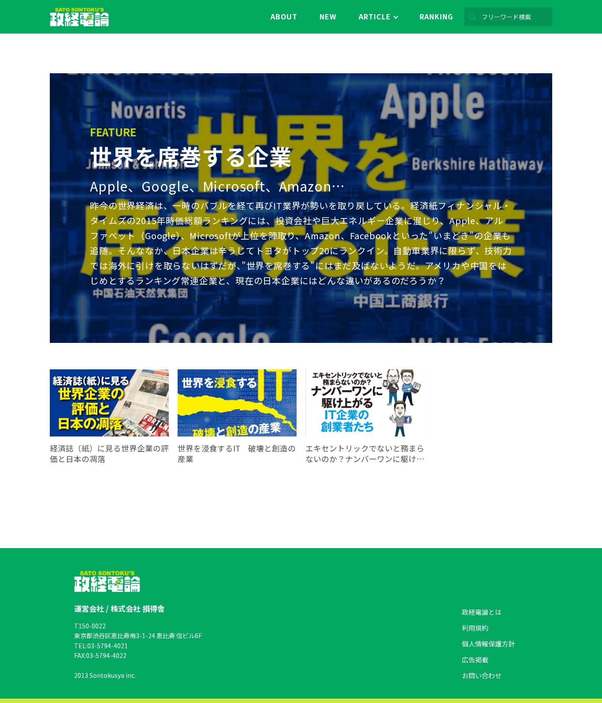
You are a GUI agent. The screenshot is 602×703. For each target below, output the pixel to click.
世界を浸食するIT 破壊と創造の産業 (237, 454)
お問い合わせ (482, 675)
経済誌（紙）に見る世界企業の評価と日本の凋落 (109, 454)
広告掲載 (475, 659)
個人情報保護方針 (488, 643)
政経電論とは (482, 612)
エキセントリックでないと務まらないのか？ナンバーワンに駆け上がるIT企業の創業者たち (364, 454)
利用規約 (475, 627)
